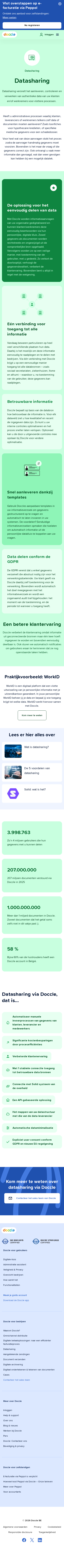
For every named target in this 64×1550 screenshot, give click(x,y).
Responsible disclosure (20, 1532)
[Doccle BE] (9, 34)
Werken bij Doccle (12, 1430)
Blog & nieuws (10, 1425)
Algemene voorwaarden (15, 1526)
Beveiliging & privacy (13, 1446)
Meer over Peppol (12, 1486)
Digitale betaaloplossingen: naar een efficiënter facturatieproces (27, 1342)
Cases (6, 1374)
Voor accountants (12, 1491)
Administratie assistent (14, 1264)
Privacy (37, 1526)
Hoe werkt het (10, 1280)
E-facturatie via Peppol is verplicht (20, 1476)
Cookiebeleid (54, 1526)
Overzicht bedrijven (13, 1274)
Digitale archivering (13, 1364)
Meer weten (9, 17)
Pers (5, 1435)
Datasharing (9, 1349)
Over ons (8, 1420)
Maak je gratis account (15, 1295)
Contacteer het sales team (16, 1379)
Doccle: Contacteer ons (15, 1441)
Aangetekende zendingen (16, 1354)
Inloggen (7, 1410)
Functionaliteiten (11, 1285)
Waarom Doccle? (11, 1330)
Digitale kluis (9, 1259)
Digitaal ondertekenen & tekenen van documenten (29, 1369)
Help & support (11, 1415)
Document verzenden (14, 1359)
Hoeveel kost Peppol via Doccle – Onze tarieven (28, 1481)
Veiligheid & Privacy (13, 1269)
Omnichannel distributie (15, 1335)
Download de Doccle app (16, 1300)
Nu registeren (32, 25)
